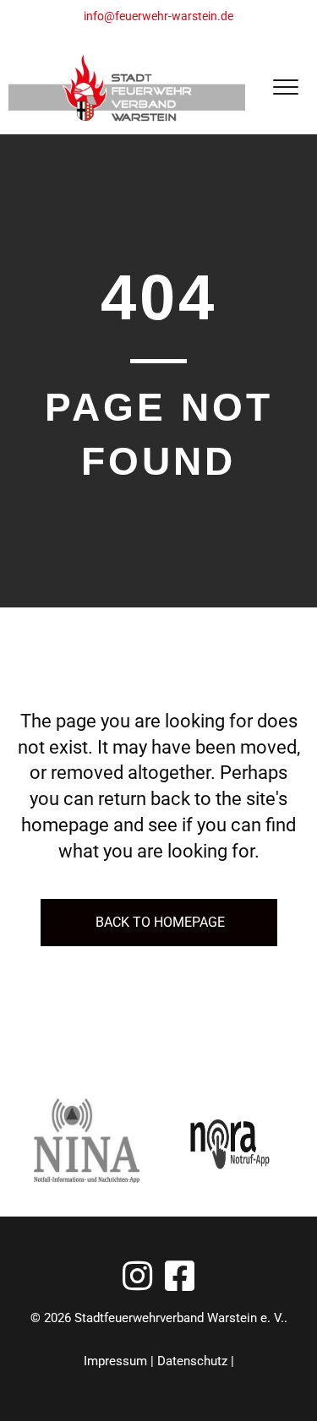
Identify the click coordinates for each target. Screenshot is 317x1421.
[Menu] (285, 88)
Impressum (115, 1361)
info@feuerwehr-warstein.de (158, 16)
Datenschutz (192, 1361)
